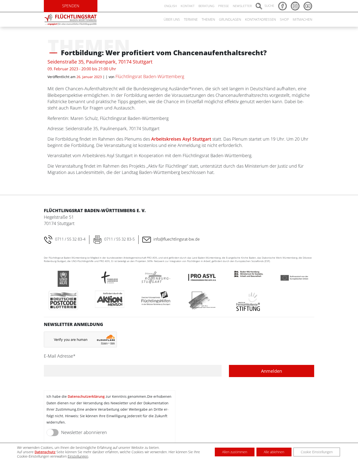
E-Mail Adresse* (59, 356)
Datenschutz (45, 452)
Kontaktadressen (260, 19)
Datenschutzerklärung (86, 396)
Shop (284, 19)
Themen (208, 19)
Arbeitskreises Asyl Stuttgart (181, 139)
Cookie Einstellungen (317, 452)
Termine (191, 19)
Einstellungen (78, 456)
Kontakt (188, 6)
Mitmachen (302, 19)
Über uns (172, 19)
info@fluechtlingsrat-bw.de (176, 239)
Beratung (206, 6)
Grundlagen (230, 19)
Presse (223, 6)
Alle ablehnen (274, 452)
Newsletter (242, 6)
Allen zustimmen (234, 452)
